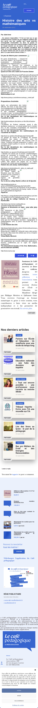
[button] (35, 670)
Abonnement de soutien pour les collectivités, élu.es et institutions (24, 533)
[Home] (11, 13)
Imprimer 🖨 (21, 255)
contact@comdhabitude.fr (13, 600)
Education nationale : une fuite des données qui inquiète (25, 364)
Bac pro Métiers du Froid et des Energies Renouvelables (25, 449)
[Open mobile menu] (25, 4)
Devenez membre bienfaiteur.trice (24, 502)
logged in (15, 474)
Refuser (19, 695)
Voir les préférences (19, 700)
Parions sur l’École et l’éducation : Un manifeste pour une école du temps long (25, 342)
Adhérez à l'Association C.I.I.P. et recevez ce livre (24, 491)
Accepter (19, 690)
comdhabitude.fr (10, 603)
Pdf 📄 (32, 255)
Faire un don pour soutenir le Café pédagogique (24, 512)
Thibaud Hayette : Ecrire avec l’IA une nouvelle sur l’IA (25, 409)
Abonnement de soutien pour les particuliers (24, 522)
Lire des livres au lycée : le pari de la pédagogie (25, 428)
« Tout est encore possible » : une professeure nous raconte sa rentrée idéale (25, 387)
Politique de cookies (18, 705)
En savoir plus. (26, 308)
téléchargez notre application (17, 629)
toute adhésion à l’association (29, 277)
